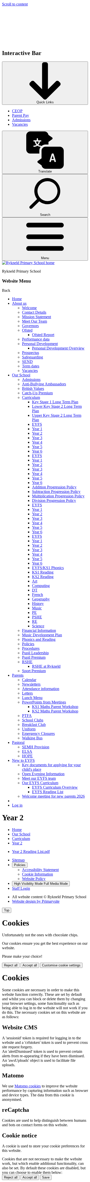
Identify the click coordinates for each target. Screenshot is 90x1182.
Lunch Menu (32, 698)
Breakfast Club (34, 724)
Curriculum (31, 397)
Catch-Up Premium (37, 393)
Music (37, 608)
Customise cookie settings (61, 965)
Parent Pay (20, 115)
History (38, 603)
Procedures (31, 648)
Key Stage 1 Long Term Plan (55, 402)
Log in (17, 805)
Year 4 (37, 442)
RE (34, 621)
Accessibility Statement (40, 870)
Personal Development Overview (58, 348)
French (37, 594)
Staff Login (21, 888)
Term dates (30, 366)
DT (35, 590)
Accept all (29, 965)
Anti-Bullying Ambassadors (44, 384)
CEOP (17, 111)
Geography (41, 599)
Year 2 (37, 433)
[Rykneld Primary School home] (28, 263)
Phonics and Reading (39, 639)
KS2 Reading (43, 577)
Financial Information (39, 630)
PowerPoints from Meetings (44, 702)
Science (38, 626)
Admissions (21, 120)
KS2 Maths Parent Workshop (55, 711)
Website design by (36, 901)
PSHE (37, 617)
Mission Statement (36, 317)
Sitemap (18, 860)
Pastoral (18, 742)
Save (46, 1177)
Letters (27, 693)
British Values (33, 388)
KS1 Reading (43, 572)
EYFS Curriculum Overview (55, 787)
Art (34, 581)
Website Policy (34, 879)
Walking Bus (32, 738)
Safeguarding (32, 357)
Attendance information (40, 689)
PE (34, 612)
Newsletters (31, 684)
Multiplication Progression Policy (58, 496)
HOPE (27, 756)
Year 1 (37, 429)
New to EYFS (23, 760)
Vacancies (20, 124)
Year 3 (37, 438)
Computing (41, 586)
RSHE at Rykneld (46, 666)
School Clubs (32, 720)
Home (17, 299)
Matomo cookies (27, 1086)
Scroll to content (15, 4)
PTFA (27, 715)
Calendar (29, 680)
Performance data (36, 339)
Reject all (11, 965)
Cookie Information (37, 874)
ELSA (27, 751)
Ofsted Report (43, 335)
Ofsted (27, 330)
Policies (28, 644)
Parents (18, 675)
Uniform (29, 729)
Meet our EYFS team (39, 778)
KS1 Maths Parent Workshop (55, 707)
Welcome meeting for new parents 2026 (53, 796)
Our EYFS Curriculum (40, 783)
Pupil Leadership (35, 653)
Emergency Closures (38, 733)
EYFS (37, 424)
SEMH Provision (35, 747)
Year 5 (37, 447)
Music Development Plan (42, 635)
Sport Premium (34, 671)
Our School (21, 375)
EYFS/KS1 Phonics (48, 568)
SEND (27, 361)
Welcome (29, 308)
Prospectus (30, 353)
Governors (30, 326)
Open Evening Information (43, 774)
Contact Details (34, 312)
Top (6, 910)
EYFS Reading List (47, 792)
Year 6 (37, 451)
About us (19, 303)
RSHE (27, 662)
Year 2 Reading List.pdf (31, 851)
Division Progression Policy (54, 500)
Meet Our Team (34, 321)
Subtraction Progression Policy (56, 491)
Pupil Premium (34, 657)
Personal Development (40, 344)
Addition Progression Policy (54, 487)
